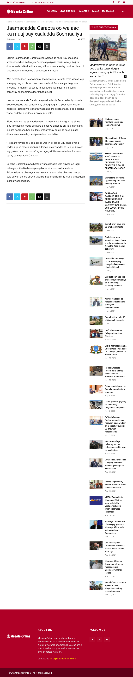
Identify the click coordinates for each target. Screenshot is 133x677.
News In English (68, 11)
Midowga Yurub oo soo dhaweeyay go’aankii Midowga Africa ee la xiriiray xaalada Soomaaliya (115, 527)
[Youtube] (124, 2)
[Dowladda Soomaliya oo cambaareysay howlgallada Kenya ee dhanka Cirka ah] (96, 261)
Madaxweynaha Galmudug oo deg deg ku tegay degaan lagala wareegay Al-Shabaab (108, 68)
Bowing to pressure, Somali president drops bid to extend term (115, 485)
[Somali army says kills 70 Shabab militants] (96, 227)
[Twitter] (118, 2)
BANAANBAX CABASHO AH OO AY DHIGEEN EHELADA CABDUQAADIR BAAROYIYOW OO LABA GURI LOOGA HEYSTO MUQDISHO (116, 202)
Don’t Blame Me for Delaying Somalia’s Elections (113, 333)
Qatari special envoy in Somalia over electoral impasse (115, 389)
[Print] (47, 46)
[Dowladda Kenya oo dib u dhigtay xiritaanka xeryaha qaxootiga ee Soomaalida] (96, 462)
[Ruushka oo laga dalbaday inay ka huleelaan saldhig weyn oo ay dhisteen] (96, 444)
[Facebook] (113, 2)
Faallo (95, 11)
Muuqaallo (108, 11)
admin (93, 76)
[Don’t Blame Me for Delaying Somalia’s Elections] (96, 333)
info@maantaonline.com (63, 658)
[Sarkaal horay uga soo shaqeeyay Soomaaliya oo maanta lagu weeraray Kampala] (96, 280)
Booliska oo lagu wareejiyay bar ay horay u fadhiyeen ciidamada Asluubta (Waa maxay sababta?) (115, 243)
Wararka (52, 11)
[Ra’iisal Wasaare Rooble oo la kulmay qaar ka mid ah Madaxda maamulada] (96, 371)
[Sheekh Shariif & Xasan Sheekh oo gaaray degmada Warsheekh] (96, 141)
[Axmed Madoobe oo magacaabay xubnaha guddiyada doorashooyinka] (96, 302)
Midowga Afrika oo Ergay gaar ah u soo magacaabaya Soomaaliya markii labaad (114, 567)
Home (9, 21)
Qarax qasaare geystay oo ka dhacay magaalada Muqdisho (115, 405)
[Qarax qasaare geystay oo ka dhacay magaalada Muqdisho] (96, 404)
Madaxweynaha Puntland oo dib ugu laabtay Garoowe (114, 122)
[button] (123, 11)
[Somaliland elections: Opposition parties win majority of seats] (96, 180)
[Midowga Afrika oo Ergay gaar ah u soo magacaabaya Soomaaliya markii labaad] (96, 564)
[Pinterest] (24, 46)
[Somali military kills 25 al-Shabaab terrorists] (96, 320)
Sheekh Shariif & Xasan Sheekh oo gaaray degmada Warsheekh (115, 141)
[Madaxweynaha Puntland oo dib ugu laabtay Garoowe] (96, 122)
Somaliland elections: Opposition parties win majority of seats (115, 181)
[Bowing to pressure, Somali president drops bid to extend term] (96, 484)
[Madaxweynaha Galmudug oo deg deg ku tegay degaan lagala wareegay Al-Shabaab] (108, 47)
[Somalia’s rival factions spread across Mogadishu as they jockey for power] (96, 585)
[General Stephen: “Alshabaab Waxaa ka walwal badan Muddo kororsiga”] (96, 545)
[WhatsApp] (32, 46)
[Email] (39, 46)
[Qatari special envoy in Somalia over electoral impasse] (96, 389)
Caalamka (84, 11)
